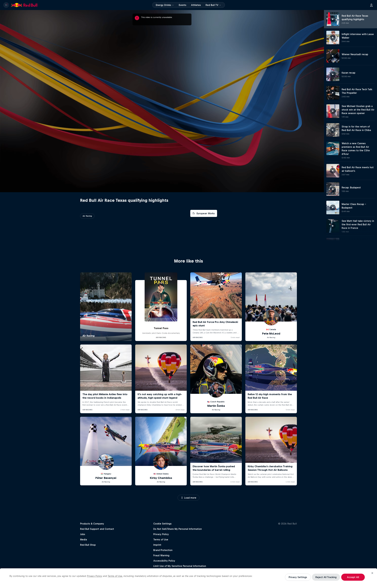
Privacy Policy (94, 576)
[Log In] (371, 5)
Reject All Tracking (326, 577)
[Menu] (6, 5)
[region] (188, 577)
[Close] (372, 573)
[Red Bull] (24, 5)
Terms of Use (115, 576)
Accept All (353, 577)
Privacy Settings (298, 577)
